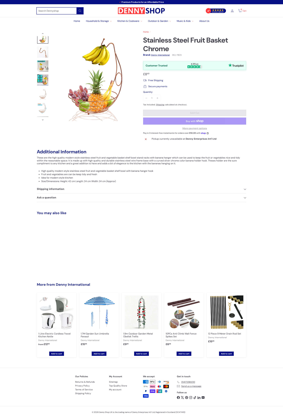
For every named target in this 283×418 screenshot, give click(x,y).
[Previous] (43, 34)
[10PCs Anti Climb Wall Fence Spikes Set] (184, 321)
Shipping (160, 104)
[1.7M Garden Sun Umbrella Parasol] (99, 321)
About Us (204, 21)
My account (115, 389)
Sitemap (113, 381)
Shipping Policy (83, 393)
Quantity (148, 92)
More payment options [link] (194, 128)
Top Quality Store (118, 385)
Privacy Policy (82, 385)
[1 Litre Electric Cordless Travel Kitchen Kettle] (56, 321)
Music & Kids (184, 21)
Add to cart (56, 353)
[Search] (80, 10)
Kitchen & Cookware (128, 21)
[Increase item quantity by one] (157, 98)
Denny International (73, 284)
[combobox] (60, 10)
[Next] (43, 119)
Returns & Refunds (85, 381)
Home (77, 21)
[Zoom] (95, 76)
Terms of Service (84, 389)
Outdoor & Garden (158, 21)
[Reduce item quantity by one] (146, 98)
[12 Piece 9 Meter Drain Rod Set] (226, 320)
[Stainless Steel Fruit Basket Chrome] (53, 246)
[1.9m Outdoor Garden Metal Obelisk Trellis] (141, 321)
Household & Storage (97, 21)
